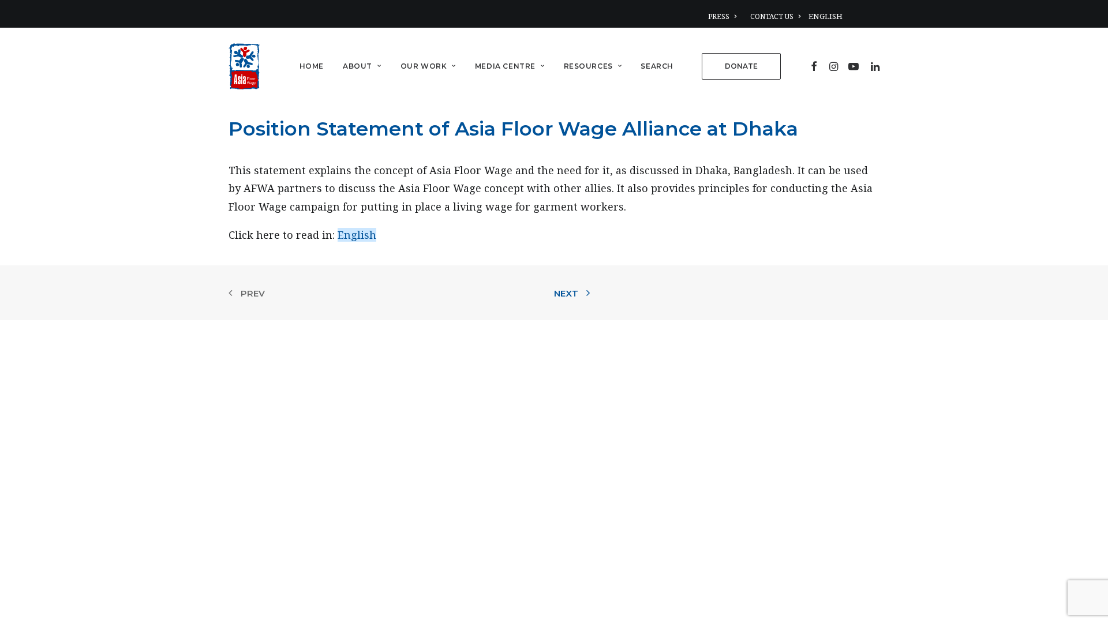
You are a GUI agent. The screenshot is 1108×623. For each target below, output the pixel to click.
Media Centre (505, 66)
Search (657, 66)
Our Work (423, 66)
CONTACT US (771, 16)
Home (312, 66)
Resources (588, 66)
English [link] (357, 235)
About (357, 66)
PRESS (718, 16)
